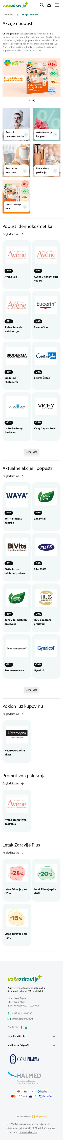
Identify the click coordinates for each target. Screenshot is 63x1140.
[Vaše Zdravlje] (15, 5)
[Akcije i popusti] (31, 1059)
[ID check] (19, 1096)
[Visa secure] (31, 1096)
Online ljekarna (10, 34)
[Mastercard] (25, 1091)
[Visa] (32, 1091)
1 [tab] (29, 100)
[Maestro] (19, 1091)
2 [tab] (33, 100)
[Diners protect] (35, 1096)
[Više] (31, 77)
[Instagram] (26, 1027)
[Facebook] (21, 1027)
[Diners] (41, 1091)
